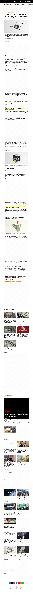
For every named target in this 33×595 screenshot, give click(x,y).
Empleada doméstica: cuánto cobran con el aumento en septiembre (22, 464)
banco (7, 281)
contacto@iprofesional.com (16, 592)
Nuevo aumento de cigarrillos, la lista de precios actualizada (10, 527)
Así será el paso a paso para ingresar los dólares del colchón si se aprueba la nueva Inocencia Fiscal (10, 436)
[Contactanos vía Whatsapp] (12, 588)
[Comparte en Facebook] (5, 38)
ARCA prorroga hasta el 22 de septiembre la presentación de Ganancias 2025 (9, 499)
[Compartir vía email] (14, 38)
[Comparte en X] (7, 38)
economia (13, 281)
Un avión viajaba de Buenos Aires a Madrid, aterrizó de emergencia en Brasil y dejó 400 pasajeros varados (22, 499)
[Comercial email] (20, 588)
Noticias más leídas (8, 395)
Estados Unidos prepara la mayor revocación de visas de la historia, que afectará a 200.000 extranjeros (22, 451)
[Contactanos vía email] (10, 588)
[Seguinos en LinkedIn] (16, 583)
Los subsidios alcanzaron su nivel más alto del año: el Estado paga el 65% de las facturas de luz (10, 556)
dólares (15, 63)
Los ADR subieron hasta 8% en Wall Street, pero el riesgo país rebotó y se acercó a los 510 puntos (10, 562)
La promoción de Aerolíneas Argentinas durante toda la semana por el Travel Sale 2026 (10, 471)
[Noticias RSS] (21, 583)
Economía (10, 12)
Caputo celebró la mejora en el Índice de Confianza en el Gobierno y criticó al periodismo (23, 541)
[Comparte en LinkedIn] (10, 38)
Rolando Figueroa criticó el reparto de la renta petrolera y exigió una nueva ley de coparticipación (9, 465)
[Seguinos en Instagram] (14, 583)
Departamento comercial (21, 587)
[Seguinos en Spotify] (23, 583)
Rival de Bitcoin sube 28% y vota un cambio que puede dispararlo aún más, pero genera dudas (16, 414)
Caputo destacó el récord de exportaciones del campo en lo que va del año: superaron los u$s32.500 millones (23, 422)
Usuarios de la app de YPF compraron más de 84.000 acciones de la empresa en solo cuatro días (22, 556)
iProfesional (6, 12)
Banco (7, 58)
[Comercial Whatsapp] (22, 588)
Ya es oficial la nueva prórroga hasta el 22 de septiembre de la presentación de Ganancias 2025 (10, 421)
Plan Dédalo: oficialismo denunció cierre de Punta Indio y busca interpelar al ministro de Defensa (10, 443)
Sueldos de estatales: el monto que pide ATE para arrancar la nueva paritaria (22, 513)
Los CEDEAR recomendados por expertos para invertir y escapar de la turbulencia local (10, 513)
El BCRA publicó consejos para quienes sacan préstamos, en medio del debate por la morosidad (9, 336)
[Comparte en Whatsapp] (9, 38)
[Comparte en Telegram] (12, 38)
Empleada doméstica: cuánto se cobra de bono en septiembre (9, 534)
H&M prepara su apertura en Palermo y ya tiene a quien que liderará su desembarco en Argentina (9, 571)
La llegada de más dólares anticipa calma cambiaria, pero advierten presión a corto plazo (10, 349)
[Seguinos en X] (12, 583)
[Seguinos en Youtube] (19, 583)
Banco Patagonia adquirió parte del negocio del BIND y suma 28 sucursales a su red (10, 321)
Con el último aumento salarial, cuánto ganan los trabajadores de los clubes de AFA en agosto (22, 335)
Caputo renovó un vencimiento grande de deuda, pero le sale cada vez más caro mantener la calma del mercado (22, 322)
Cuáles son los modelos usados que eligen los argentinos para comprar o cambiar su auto (10, 541)
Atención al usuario (11, 586)
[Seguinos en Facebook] (10, 583)
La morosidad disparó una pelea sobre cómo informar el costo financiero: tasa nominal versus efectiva (9, 479)
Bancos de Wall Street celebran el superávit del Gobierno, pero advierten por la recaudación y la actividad (10, 451)
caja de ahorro (9, 173)
